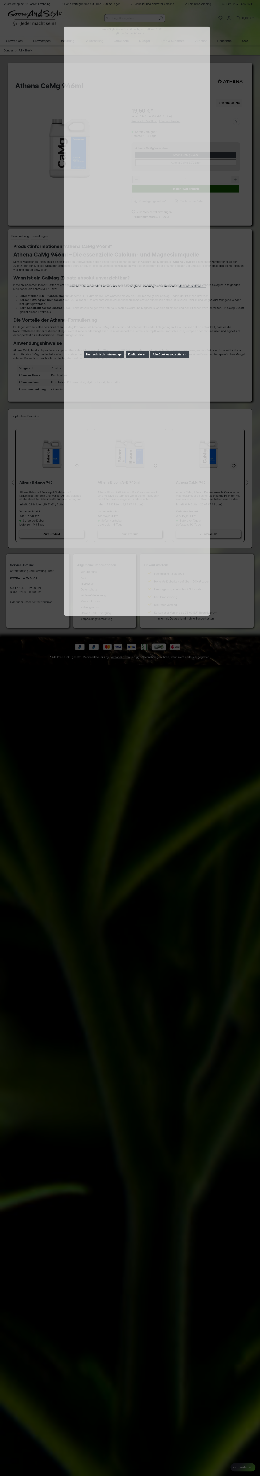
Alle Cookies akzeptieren (169, 354)
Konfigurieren (137, 354)
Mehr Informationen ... (192, 286)
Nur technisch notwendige (104, 354)
